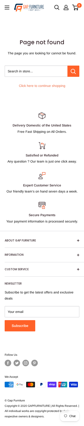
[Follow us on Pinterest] (34, 363)
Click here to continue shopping (42, 86)
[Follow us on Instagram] (25, 363)
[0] (75, 7)
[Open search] (57, 7)
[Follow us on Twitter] (17, 363)
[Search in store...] (73, 71)
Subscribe (20, 326)
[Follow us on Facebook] (8, 363)
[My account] (66, 7)
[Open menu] (7, 7)
